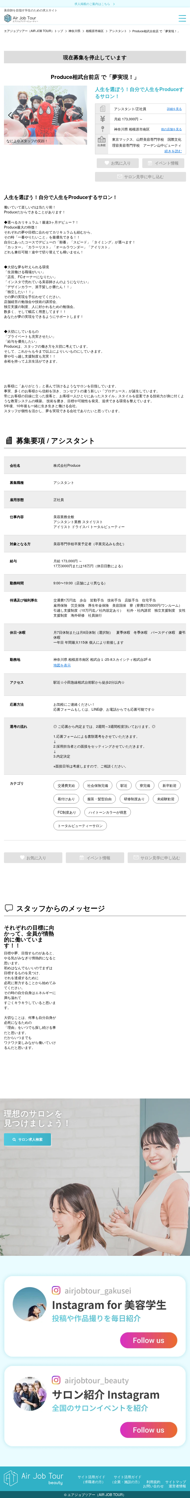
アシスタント (118, 31)
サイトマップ (175, 1481)
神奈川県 (74, 31)
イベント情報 (167, 163)
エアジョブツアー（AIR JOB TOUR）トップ (33, 31)
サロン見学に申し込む (144, 176)
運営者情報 (177, 1485)
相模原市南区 (95, 31)
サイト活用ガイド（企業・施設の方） (126, 1479)
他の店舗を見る (171, 129)
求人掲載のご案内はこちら (92, 4)
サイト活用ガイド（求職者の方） (91, 1479)
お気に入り (121, 163)
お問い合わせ (153, 1485)
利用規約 (153, 1481)
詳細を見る (174, 108)
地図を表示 (62, 665)
